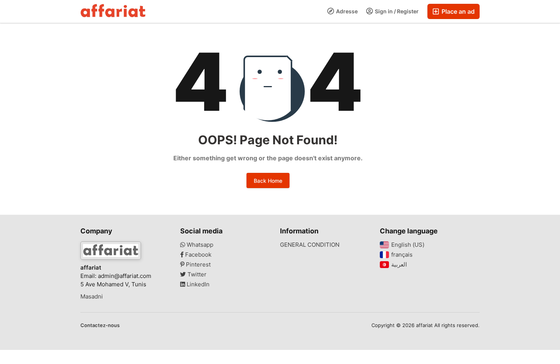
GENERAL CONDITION (309, 244)
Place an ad (457, 11)
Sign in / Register (396, 11)
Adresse (346, 11)
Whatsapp (199, 244)
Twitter (196, 274)
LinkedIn (197, 284)
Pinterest (197, 264)
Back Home (268, 180)
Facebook (197, 254)
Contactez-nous (100, 325)
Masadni (91, 296)
